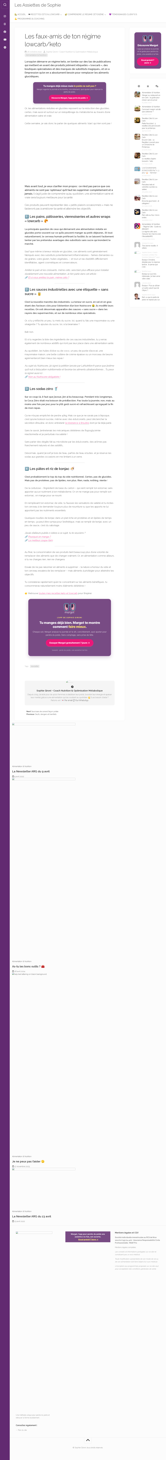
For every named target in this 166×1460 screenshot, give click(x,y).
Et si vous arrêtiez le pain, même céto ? (48, 277)
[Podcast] (4, 47)
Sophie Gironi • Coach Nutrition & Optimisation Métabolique (72, 52)
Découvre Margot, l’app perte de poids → (70, 98)
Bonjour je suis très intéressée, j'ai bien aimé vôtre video (151, 276)
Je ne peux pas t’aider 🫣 (28, 1161)
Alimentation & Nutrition (36, 55)
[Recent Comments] (156, 86)
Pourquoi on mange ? (39, 536)
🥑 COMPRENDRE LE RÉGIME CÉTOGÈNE (84, 14)
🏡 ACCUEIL (20, 14)
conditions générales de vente (144, 1269)
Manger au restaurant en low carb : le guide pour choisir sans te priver (151, 97)
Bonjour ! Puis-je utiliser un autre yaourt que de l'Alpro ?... (151, 288)
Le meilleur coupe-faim (40, 540)
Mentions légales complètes (125, 1247)
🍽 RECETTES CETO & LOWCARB (43, 14)
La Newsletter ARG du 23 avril (31, 1216)
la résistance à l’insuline (77, 423)
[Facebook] (4, 31)
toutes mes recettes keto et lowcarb (58, 593)
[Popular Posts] (147, 86)
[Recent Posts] (138, 86)
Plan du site (22, 1430)
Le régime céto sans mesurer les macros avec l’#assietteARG (151, 234)
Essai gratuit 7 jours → (147, 61)
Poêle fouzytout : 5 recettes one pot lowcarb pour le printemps (151, 125)
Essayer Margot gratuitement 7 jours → (69, 643)
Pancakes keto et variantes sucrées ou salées (149, 187)
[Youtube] (4, 39)
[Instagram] (4, 16)
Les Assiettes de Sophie (38, 5)
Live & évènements (149, 168)
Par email (68, 700)
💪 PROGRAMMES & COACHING (29, 19)
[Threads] (4, 24)
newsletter (35, 666)
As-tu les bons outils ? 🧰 (28, 966)
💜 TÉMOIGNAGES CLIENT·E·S (123, 14)
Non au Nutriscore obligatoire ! (44, 376)
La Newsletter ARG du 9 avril (31, 771)
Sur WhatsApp (82, 700)
